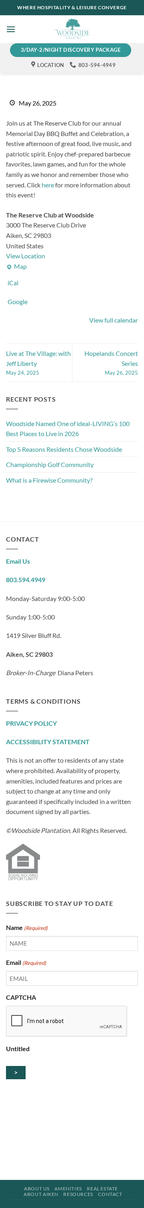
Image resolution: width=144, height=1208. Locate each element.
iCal (13, 282)
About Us (37, 1189)
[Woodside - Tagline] (72, 29)
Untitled (18, 1048)
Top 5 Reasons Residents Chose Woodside (64, 449)
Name (27, 927)
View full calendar (113, 320)
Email (26, 962)
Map (16, 267)
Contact (110, 1194)
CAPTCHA (21, 997)
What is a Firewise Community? (49, 480)
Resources (78, 1194)
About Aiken (41, 1194)
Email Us (18, 561)
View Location (25, 256)
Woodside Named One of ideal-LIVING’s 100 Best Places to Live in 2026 (68, 429)
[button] (11, 29)
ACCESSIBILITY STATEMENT (48, 741)
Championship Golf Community (50, 464)
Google (18, 301)
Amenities (68, 1189)
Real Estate (102, 1189)
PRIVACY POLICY (31, 723)
